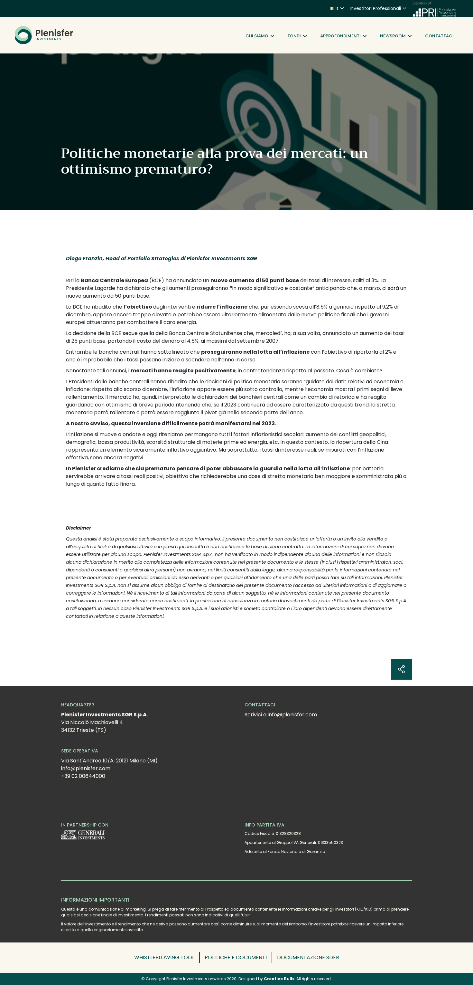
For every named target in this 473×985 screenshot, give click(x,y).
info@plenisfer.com (292, 714)
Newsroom (393, 36)
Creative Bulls (279, 978)
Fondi (294, 36)
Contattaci (439, 36)
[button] (167, 957)
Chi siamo (257, 36)
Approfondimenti (340, 36)
